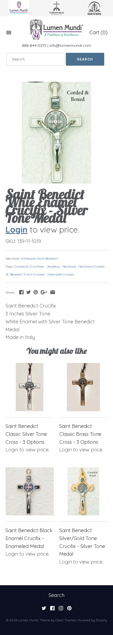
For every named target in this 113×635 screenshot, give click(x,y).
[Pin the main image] (35, 292)
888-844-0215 (34, 45)
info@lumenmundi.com (70, 45)
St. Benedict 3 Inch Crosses (25, 274)
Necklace (69, 266)
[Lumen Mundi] (56, 29)
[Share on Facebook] (21, 292)
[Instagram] (61, 610)
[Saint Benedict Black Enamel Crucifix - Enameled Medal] (29, 491)
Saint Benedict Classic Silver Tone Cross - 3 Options (26, 434)
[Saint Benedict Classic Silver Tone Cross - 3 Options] (29, 387)
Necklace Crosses (91, 266)
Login (16, 229)
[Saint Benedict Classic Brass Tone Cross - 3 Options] (83, 387)
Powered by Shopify (92, 620)
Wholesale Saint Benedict (39, 258)
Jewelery (53, 266)
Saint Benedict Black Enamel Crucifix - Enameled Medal (28, 538)
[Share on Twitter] (28, 292)
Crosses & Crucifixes (29, 266)
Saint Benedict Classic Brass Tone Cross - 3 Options (80, 434)
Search (56, 595)
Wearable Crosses (60, 274)
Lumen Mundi (28, 620)
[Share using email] (52, 292)
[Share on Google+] (44, 292)
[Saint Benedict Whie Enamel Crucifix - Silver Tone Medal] (56, 133)
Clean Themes (65, 620)
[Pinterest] (69, 610)
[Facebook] (52, 610)
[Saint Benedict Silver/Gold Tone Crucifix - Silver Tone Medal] (83, 491)
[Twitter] (44, 610)
